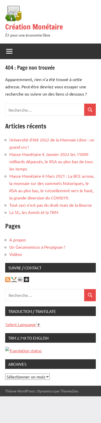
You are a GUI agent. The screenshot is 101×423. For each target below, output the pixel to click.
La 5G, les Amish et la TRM (33, 212)
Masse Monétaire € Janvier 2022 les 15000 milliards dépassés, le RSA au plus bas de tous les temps (51, 161)
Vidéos (15, 254)
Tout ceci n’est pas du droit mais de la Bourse (50, 204)
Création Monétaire (34, 27)
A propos (17, 239)
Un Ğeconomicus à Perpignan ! (37, 246)
